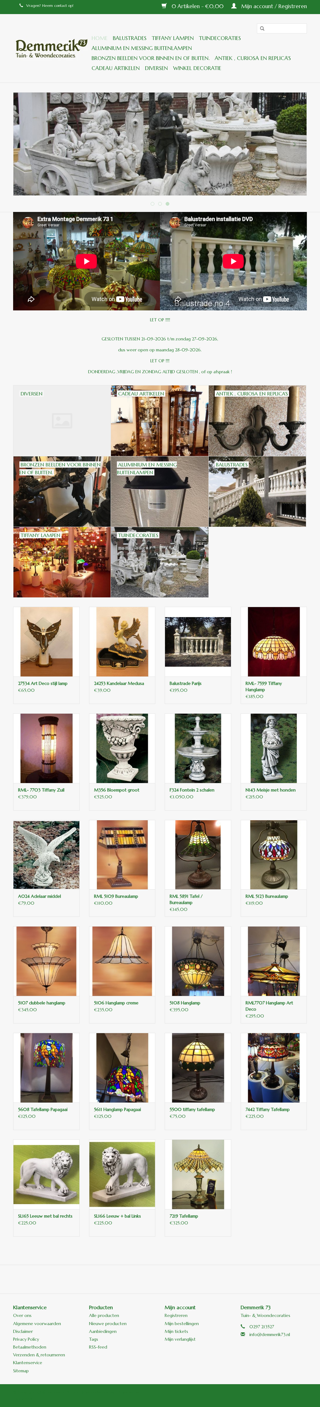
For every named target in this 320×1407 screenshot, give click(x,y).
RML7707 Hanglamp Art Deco (269, 1006)
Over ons (22, 1315)
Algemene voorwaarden (37, 1323)
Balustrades (130, 38)
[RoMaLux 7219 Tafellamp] (198, 1174)
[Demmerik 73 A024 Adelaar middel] (46, 855)
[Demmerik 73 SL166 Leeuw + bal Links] (122, 1174)
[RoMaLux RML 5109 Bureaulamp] (122, 855)
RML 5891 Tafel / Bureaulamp (186, 899)
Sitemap (21, 1371)
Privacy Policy (26, 1339)
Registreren (176, 1315)
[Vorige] (25, 144)
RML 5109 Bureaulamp (116, 896)
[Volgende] (294, 144)
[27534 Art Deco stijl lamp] (46, 641)
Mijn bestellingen (182, 1323)
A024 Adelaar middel (39, 896)
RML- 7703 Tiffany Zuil (41, 790)
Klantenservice (27, 1362)
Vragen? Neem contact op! (49, 5)
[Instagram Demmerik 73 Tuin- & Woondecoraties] (194, 1279)
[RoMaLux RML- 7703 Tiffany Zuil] (46, 748)
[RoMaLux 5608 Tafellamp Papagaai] (46, 1068)
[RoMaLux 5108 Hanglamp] (198, 961)
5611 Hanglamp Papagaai (117, 1109)
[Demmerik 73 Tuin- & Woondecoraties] (51, 48)
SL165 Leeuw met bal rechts (45, 1216)
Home (100, 38)
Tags (93, 1339)
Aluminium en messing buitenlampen (142, 48)
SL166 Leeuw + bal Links (117, 1216)
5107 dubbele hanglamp (41, 1003)
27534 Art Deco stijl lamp (43, 683)
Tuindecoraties (220, 38)
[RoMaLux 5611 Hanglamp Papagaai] (122, 1068)
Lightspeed (22, 1398)
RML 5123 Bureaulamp (267, 896)
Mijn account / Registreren (273, 6)
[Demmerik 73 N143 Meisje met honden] (274, 748)
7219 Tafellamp (184, 1216)
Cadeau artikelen (116, 68)
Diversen (156, 68)
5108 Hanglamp (185, 1003)
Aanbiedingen (103, 1331)
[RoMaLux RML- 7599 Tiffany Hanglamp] (274, 641)
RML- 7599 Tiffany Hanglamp (264, 686)
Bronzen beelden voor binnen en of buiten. (150, 58)
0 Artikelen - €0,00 (197, 6)
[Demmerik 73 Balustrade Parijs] (198, 641)
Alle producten (104, 1315)
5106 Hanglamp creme (116, 1003)
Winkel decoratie (197, 68)
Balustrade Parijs (186, 683)
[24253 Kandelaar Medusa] (122, 641)
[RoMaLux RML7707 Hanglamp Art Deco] (274, 961)
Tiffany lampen (173, 38)
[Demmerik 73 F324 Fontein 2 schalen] (198, 748)
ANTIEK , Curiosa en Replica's (253, 58)
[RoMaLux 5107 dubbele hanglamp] (46, 961)
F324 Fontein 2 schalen (192, 790)
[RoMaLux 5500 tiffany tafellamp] (198, 1068)
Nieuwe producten (108, 1323)
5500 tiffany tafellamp (192, 1109)
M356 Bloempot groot (116, 790)
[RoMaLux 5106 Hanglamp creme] (122, 961)
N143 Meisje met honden (271, 790)
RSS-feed (98, 1347)
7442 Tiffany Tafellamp (268, 1109)
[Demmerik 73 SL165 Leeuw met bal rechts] (46, 1174)
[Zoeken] (260, 28)
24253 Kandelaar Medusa (119, 683)
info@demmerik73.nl (269, 1334)
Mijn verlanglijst (180, 1339)
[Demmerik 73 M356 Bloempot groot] (122, 748)
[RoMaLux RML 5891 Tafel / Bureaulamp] (198, 855)
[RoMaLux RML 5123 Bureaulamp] (274, 855)
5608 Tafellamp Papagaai (43, 1109)
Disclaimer (23, 1331)
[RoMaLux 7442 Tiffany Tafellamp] (274, 1068)
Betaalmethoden (29, 1347)
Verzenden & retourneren (39, 1355)
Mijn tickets (176, 1331)
